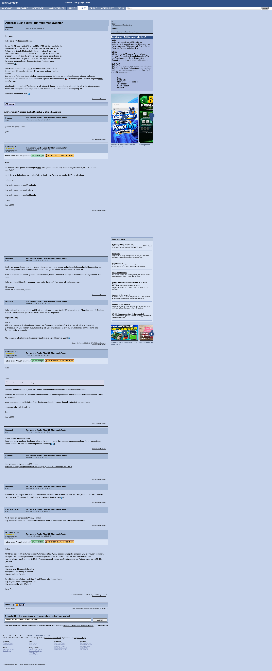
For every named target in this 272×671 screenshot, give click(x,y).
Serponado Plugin (80, 638)
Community (107, 8)
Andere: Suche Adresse (121, 304)
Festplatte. (55, 46)
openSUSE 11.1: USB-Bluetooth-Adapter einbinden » (90, 608)
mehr (121, 8)
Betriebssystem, (12, 328)
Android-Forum (33, 652)
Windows (7, 8)
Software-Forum (85, 643)
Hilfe (76, 3)
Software (37, 8)
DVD (19, 59)
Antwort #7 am (32, 457)
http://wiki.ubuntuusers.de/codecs (19, 190)
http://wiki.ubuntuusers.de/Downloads (20, 185)
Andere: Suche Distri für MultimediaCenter (36, 625)
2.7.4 (31, 636)
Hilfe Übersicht (103, 625)
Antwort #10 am (32, 536)
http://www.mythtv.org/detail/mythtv (19, 569)
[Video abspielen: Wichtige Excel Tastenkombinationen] (153, 118)
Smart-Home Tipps (60, 649)
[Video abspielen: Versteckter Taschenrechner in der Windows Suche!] (124, 118)
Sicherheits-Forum (86, 644)
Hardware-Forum (59, 643)
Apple (72, 8)
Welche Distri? (117, 263)
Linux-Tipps (32, 644)
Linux (83, 8)
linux (39, 168)
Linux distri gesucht (119, 273)
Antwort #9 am (32, 511)
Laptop (15, 270)
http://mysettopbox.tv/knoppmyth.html (20, 582)
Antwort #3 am (32, 260)
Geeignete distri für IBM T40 (122, 244)
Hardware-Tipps (59, 644)
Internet (15, 282)
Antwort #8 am (32, 488)
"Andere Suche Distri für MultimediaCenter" (78, 626)
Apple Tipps (7, 651)
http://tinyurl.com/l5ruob (15, 574)
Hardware (22, 8)
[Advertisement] (85, 50)
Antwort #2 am (32, 149)
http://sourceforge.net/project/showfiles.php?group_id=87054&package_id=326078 (38, 467)
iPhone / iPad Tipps (35, 651)
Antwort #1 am (32, 120)
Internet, (45, 51)
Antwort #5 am (32, 355)
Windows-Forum (8, 643)
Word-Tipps (84, 647)
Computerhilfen (9, 625)
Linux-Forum (33, 643)
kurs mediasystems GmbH (52, 638)
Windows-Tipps (8, 644)
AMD (13, 46)
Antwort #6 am (32, 432)
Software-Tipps (85, 646)
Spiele (93, 8)
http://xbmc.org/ (11, 318)
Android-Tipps (33, 654)
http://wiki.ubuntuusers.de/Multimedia (20, 195)
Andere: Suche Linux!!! (121, 295)
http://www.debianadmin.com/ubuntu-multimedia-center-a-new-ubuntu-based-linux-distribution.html (45, 520)
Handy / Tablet (56, 8)
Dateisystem (43, 402)
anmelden (68, 3)
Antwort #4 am (32, 303)
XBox (66, 310)
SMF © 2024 (39, 636)
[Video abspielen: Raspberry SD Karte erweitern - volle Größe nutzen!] (124, 332)
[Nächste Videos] (151, 115)
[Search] (265, 8)
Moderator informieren (99, 99)
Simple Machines (49, 636)
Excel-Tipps (84, 649)
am (28, 28)
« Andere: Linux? (10, 608)
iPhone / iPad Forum (35, 649)
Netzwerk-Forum (59, 646)
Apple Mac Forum (8, 649)
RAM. (42, 46)
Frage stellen (84, 3)
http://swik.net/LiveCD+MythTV (18, 584)
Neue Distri (116, 254)
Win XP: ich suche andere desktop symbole (128, 314)
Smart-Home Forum (60, 647)
